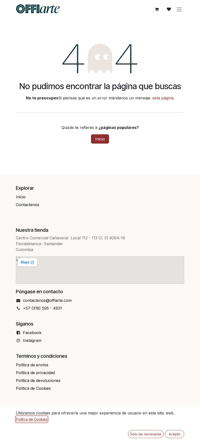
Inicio (100, 139)
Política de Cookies (31, 419)
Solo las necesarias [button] (145, 434)
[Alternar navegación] (179, 9)
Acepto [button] (174, 434)
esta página (162, 97)
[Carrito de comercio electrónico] (157, 9)
